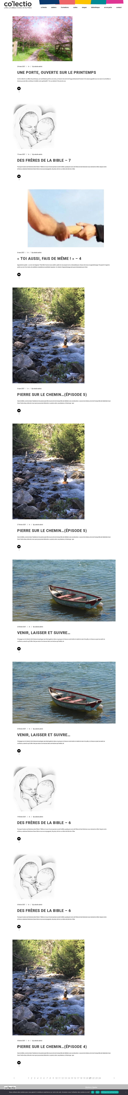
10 (56, 1078)
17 (78, 1078)
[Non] (126, 1092)
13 (65, 1078)
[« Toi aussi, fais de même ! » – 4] (64, 218)
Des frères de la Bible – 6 (44, 823)
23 (96, 1078)
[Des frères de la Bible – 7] (35, 125)
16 (75, 1078)
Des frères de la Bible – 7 (44, 160)
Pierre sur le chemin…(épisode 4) (52, 1047)
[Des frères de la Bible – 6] (35, 787)
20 (87, 1078)
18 (81, 1078)
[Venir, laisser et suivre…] (64, 590)
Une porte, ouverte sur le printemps (56, 72)
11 (59, 1078)
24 (99, 1078)
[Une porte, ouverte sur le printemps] (42, 38)
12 (62, 1078)
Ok (93, 1092)
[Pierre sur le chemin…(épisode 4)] (48, 987)
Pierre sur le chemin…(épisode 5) (52, 394)
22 (93, 1078)
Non (97, 1092)
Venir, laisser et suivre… (43, 633)
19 (84, 1078)
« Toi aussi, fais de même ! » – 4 (49, 258)
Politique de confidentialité (110, 1092)
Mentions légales (91, 1087)
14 (69, 1078)
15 (72, 1078)
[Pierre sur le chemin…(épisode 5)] (48, 335)
